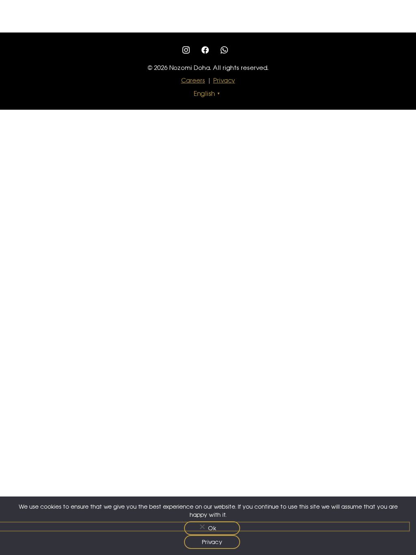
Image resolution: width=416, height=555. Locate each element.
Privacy (224, 80)
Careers (193, 80)
